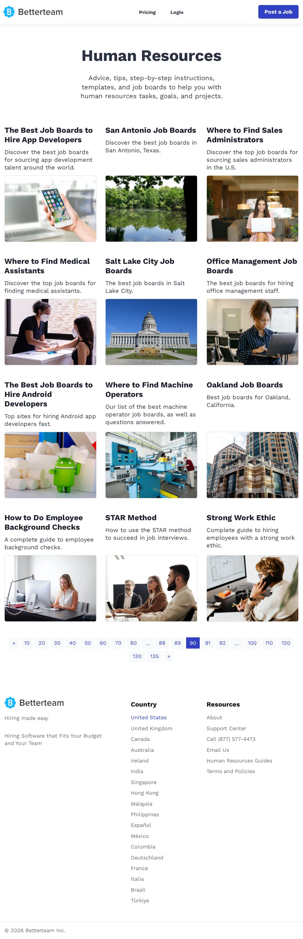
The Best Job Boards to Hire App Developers (48, 135)
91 (207, 643)
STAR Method (131, 517)
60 (103, 643)
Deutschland (147, 857)
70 (118, 643)
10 (27, 643)
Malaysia (141, 804)
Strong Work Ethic (241, 517)
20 (41, 643)
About (214, 717)
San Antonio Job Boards (150, 130)
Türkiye (140, 900)
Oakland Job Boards (245, 384)
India (137, 771)
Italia (137, 879)
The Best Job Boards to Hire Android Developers (48, 394)
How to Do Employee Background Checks (43, 522)
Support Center (226, 728)
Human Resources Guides (239, 760)
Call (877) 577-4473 (231, 739)
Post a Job (278, 12)
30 (57, 643)
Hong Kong (145, 793)
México (140, 836)
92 (222, 643)
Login (176, 12)
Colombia (143, 846)
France (139, 868)
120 (286, 643)
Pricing (147, 12)
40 (72, 643)
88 (162, 643)
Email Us (218, 750)
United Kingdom (152, 728)
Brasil (138, 890)
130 (137, 656)
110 (269, 643)
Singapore (144, 782)
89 (177, 643)
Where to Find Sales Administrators (245, 135)
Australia (142, 750)
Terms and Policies (231, 771)
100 (252, 643)
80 (133, 643)
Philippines (145, 814)
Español (141, 825)
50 (88, 643)
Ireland (140, 760)
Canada (140, 739)
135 (154, 656)
